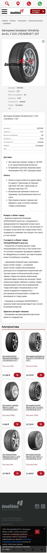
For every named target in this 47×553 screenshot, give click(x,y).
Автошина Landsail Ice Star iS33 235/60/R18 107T (35, 358)
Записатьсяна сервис (36, 11)
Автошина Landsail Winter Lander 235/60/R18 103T (10, 407)
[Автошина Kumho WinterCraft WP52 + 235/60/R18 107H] (35, 440)
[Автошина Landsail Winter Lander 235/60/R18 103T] (12, 391)
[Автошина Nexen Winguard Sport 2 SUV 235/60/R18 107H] (12, 440)
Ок (37, 531)
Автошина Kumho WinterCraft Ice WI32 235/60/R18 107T (34, 407)
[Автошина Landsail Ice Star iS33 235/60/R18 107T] (35, 342)
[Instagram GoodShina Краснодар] (37, 508)
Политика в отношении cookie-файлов (12, 520)
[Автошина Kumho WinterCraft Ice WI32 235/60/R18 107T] (35, 391)
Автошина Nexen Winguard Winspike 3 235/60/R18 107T (11, 358)
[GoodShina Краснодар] (17, 11)
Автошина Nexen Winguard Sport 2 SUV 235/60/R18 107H (11, 456)
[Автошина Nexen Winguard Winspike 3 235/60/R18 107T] (12, 342)
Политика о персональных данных (11, 518)
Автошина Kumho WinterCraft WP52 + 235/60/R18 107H (34, 456)
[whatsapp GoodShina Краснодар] (42, 508)
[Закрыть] (44, 528)
